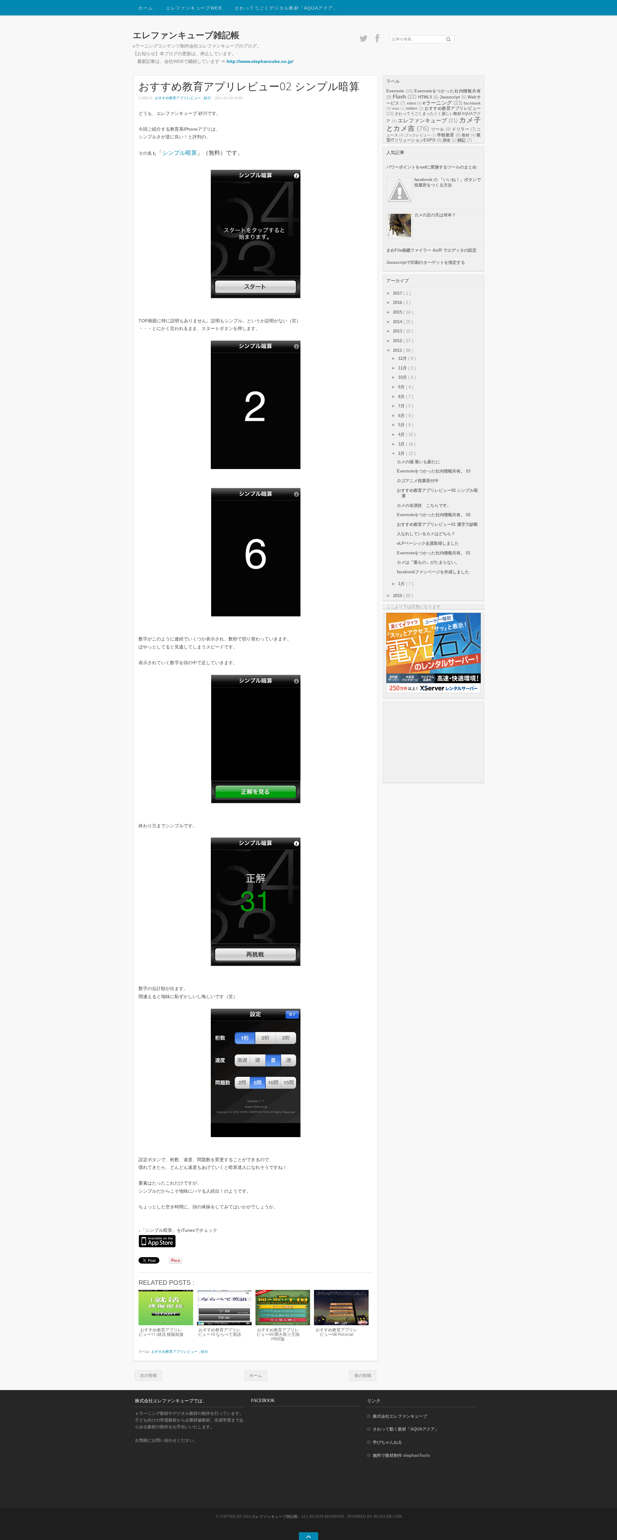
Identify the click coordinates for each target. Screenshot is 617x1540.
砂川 (208, 98)
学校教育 (445, 135)
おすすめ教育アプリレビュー (178, 98)
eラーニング (437, 103)
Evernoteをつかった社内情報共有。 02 (433, 514)
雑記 (461, 140)
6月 (402, 415)
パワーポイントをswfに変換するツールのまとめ (431, 167)
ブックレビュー (417, 135)
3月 (402, 444)
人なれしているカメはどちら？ (426, 533)
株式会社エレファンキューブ (400, 1416)
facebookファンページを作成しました (433, 572)
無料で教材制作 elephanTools (401, 1455)
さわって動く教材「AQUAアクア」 (406, 1429)
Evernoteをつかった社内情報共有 (447, 91)
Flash (399, 97)
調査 (447, 140)
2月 (402, 453)
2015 (398, 312)
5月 (402, 424)
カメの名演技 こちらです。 (424, 505)
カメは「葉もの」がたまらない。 (428, 562)
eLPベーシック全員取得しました (428, 543)
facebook (472, 103)
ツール (437, 129)
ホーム (145, 8)
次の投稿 (148, 1375)
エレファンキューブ (422, 120)
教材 (466, 135)
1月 (402, 583)
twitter (411, 108)
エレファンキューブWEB (194, 8)
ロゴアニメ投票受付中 (418, 480)
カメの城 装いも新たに (418, 461)
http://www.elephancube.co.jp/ (260, 61)
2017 (398, 293)
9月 (402, 387)
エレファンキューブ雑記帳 (186, 35)
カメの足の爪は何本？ (435, 215)
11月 (403, 368)
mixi (395, 108)
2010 (398, 595)
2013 (398, 331)
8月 (402, 396)
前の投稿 (362, 1375)
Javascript (450, 97)
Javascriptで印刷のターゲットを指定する (425, 262)
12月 (403, 358)
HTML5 (425, 97)
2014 (398, 321)
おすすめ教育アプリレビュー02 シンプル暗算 (249, 86)
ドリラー (460, 129)
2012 (398, 340)
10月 (403, 377)
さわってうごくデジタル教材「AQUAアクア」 (286, 8)
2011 (398, 350)
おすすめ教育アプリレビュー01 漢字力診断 (437, 524)
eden (411, 103)
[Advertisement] (434, 742)
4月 (402, 434)
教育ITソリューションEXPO (433, 138)
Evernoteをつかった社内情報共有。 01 (433, 553)
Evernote (395, 91)
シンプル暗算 (179, 153)
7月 (402, 406)
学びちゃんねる (387, 1442)
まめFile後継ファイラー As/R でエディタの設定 (431, 250)
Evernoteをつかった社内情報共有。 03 (433, 471)
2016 (398, 302)
